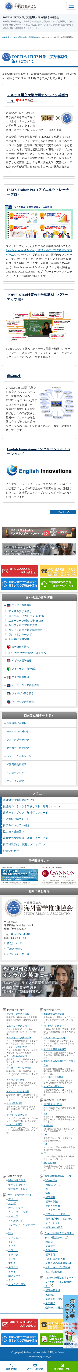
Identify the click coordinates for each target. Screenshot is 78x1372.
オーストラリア (17, 1207)
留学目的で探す (17, 1184)
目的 (47, 1188)
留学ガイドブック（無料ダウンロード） (27, 812)
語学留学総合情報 (16, 723)
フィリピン (14, 1237)
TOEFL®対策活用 (55, 1258)
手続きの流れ (14, 948)
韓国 (10, 1233)
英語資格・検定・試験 (57, 1299)
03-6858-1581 (20, 934)
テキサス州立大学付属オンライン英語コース (37, 98)
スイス (12, 1246)
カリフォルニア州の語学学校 (25, 630)
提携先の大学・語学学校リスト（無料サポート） (32, 806)
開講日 (49, 1241)
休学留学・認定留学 (18, 747)
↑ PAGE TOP (62, 511)
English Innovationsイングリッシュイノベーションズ (38, 451)
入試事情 (50, 1303)
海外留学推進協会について (19, 800)
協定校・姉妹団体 (13, 831)
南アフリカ (14, 1275)
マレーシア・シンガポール (21, 1226)
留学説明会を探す (18, 1188)
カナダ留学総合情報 (16, 1056)
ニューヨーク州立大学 (27, 620)
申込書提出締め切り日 (16, 819)
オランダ (13, 1254)
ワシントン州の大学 (20, 634)
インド (12, 1241)
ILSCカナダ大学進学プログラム (27, 653)
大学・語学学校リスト (19, 1194)
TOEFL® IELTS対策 (17, 731)
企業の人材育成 (54, 1307)
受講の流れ (51, 1250)
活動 (47, 1193)
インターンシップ (16, 772)
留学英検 (14, 376)
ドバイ (12, 1271)
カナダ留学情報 (20, 646)
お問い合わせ (11, 850)
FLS (46, 1144)
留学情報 (50, 1197)
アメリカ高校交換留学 (55, 1049)
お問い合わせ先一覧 (18, 954)
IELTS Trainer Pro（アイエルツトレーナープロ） (38, 192)
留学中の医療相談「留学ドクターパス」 (27, 838)
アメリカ (13, 1199)
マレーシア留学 (14, 1124)
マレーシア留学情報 (23, 701)
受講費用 (50, 1246)
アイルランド (15, 1220)
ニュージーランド (18, 1212)
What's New (51, 1180)
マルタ (12, 1263)
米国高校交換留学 (19, 639)
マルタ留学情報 (20, 677)
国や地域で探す (17, 1180)
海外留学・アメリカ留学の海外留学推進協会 (21, 37)
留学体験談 (51, 1201)
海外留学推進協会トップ (58, 1176)
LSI (45, 1134)
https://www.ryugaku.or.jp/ (39, 1356)
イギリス (13, 1216)
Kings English (50, 1162)
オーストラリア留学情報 (25, 685)
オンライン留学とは (54, 1086)
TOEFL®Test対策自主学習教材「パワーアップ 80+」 (37, 297)
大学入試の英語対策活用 (59, 1263)
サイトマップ (52, 1210)
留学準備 (50, 1254)
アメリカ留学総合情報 (17, 1014)
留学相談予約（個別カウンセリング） (25, 844)
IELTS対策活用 (53, 1271)
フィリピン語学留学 (23, 693)
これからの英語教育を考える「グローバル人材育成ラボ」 (59, 1282)
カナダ (12, 1203)
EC (45, 1153)
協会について (14, 943)
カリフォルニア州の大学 (22, 625)
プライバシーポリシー (57, 1214)
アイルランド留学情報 (24, 668)
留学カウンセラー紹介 (16, 825)
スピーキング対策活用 (57, 1267)
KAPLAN (48, 1125)
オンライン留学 (15, 781)
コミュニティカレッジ (26, 616)
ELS (46, 1113)
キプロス (13, 1267)
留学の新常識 (52, 1290)
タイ (10, 1280)
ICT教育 (49, 1294)
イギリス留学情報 (21, 660)
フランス (13, 1250)
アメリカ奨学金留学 (20, 611)
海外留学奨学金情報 (54, 1014)
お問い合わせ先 (54, 1227)
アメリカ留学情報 (21, 605)
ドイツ (12, 1258)
